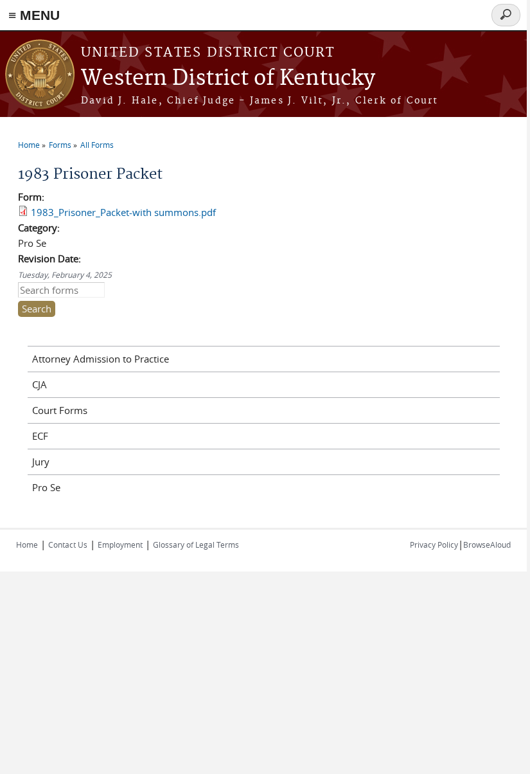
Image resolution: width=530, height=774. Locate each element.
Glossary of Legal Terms (196, 544)
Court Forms (59, 410)
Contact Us (67, 544)
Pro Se (46, 487)
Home (29, 145)
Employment (120, 544)
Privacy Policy (434, 544)
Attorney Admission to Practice (100, 358)
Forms (60, 145)
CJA (39, 384)
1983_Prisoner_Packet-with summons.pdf (123, 212)
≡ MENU (34, 15)
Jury (40, 461)
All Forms (97, 145)
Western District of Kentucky (228, 79)
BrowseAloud (487, 544)
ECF (40, 435)
